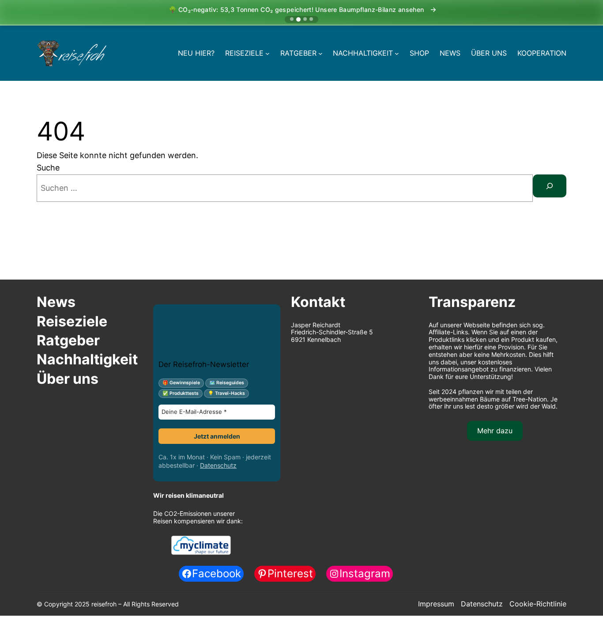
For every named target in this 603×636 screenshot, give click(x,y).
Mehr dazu (495, 430)
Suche (48, 167)
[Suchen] (549, 185)
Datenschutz (218, 465)
